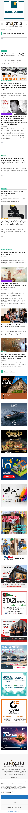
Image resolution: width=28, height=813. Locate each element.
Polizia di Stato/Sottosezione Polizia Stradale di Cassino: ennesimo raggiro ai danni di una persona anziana (13, 356)
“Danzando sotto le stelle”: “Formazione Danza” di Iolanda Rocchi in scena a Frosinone (13, 285)
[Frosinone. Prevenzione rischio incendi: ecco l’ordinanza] (14, 243)
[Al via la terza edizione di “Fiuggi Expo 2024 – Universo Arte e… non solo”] (14, 44)
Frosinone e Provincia (7, 80)
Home (2, 29)
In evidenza (4, 51)
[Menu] (2, 24)
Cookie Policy (10, 811)
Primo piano (4, 218)
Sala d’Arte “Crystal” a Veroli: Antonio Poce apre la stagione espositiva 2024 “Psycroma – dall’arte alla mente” (13, 223)
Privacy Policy (16, 811)
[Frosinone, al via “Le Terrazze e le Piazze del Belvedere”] (14, 182)
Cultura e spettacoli (6, 113)
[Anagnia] (14, 24)
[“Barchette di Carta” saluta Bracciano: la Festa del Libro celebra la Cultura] (14, 315)
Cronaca (4, 155)
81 (11, 371)
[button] (26, 781)
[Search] (26, 24)
